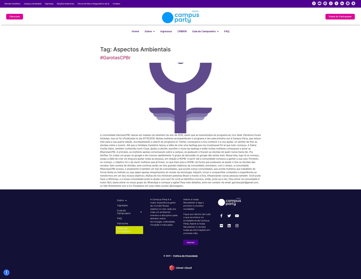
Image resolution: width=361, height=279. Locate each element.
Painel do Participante (124, 230)
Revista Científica (12, 4)
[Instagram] (236, 225)
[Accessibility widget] (6, 272)
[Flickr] (221, 225)
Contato (116, 4)
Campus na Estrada (32, 4)
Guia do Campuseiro (204, 31)
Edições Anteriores (65, 4)
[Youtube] (236, 215)
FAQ (226, 31)
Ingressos (166, 31)
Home (135, 31)
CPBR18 (182, 31)
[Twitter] (229, 215)
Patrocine (122, 223)
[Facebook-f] (221, 215)
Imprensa (49, 4)
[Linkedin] (229, 225)
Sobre (148, 31)
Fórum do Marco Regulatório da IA (93, 4)
